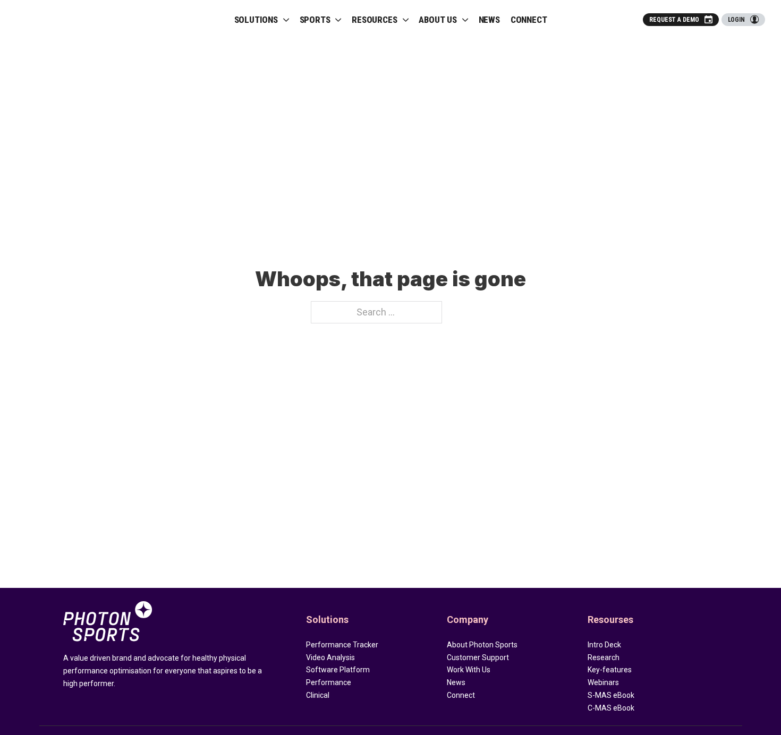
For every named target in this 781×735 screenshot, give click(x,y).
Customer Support (478, 657)
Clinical (317, 695)
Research (603, 657)
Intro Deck (604, 644)
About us (437, 19)
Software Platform (338, 669)
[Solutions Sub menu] (286, 20)
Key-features (610, 669)
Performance (328, 682)
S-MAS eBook (611, 695)
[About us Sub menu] (465, 20)
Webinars (603, 682)
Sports (315, 19)
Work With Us (468, 669)
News (489, 19)
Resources (374, 19)
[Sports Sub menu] (338, 20)
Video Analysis (330, 657)
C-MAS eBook (611, 708)
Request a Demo (674, 19)
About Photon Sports (482, 644)
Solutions (256, 19)
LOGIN (736, 19)
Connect (529, 19)
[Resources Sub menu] (406, 20)
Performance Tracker (342, 644)
